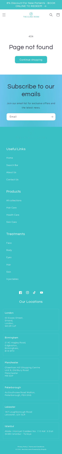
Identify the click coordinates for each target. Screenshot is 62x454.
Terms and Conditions (36, 446)
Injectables (12, 279)
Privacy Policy (23, 446)
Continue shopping (31, 59)
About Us (11, 172)
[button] (3, 14)
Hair (8, 264)
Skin (8, 272)
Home (9, 157)
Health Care (12, 215)
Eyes (8, 257)
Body (9, 250)
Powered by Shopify (39, 449)
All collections (14, 200)
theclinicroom (27, 449)
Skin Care (11, 222)
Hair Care (11, 207)
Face (9, 243)
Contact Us (12, 179)
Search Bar (12, 165)
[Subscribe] (51, 117)
